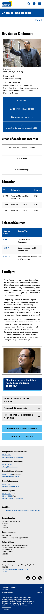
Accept (6, 610)
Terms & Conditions (20, 605)
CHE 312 (6, 240)
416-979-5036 (7, 465)
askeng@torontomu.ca (9, 467)
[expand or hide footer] (41, 587)
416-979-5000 (7, 474)
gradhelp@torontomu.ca (10, 486)
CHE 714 (6, 257)
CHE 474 (6, 248)
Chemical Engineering (17, 12)
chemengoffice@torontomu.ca (12, 457)
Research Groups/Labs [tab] (15, 408)
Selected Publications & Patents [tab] (16, 400)
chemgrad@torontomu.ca (10, 476)
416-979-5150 (6, 484)
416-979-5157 (6, 455)
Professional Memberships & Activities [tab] (18, 416)
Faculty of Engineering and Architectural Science (23, 510)
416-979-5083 (7, 496)
